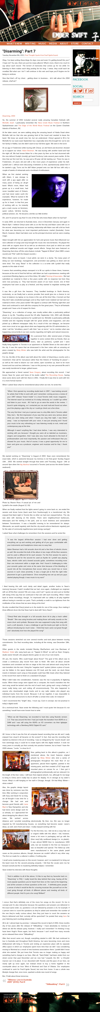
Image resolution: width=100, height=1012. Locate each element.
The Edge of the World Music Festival (33, 126)
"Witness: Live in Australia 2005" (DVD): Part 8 (19, 981)
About (64, 43)
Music (42, 43)
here (65, 916)
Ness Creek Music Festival (49, 123)
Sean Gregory (35, 372)
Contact (87, 43)
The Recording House (54, 375)
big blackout (25, 464)
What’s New (14, 43)
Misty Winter (21, 350)
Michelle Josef (8, 123)
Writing (30, 43)
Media (53, 43)
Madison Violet (8, 652)
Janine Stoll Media (17, 997)
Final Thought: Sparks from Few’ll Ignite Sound (41, 55)
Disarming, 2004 (8, 116)
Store (75, 43)
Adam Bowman (28, 151)
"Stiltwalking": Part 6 (55, 984)
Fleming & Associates (54, 276)
